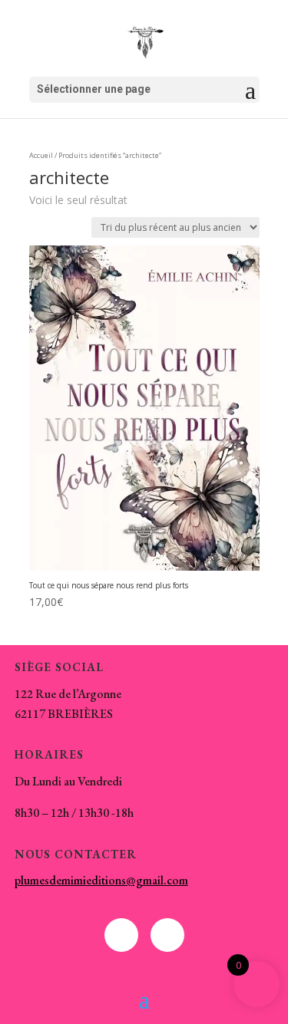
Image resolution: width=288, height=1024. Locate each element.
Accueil (41, 155)
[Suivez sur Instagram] (167, 935)
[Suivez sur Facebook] (121, 935)
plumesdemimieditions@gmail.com (101, 880)
